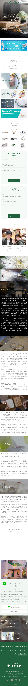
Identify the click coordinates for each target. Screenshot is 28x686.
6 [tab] (18, 250)
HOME (2, 618)
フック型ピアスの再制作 (7, 206)
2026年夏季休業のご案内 (7, 166)
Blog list (10, 216)
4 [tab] (14, 250)
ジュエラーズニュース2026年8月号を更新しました (13, 161)
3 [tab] (12, 250)
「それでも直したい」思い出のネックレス (11, 196)
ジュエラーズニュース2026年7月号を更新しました (13, 170)
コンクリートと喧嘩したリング (9, 201)
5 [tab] (16, 250)
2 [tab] (9, 250)
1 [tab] (7, 250)
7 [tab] (20, 250)
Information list (12, 180)
